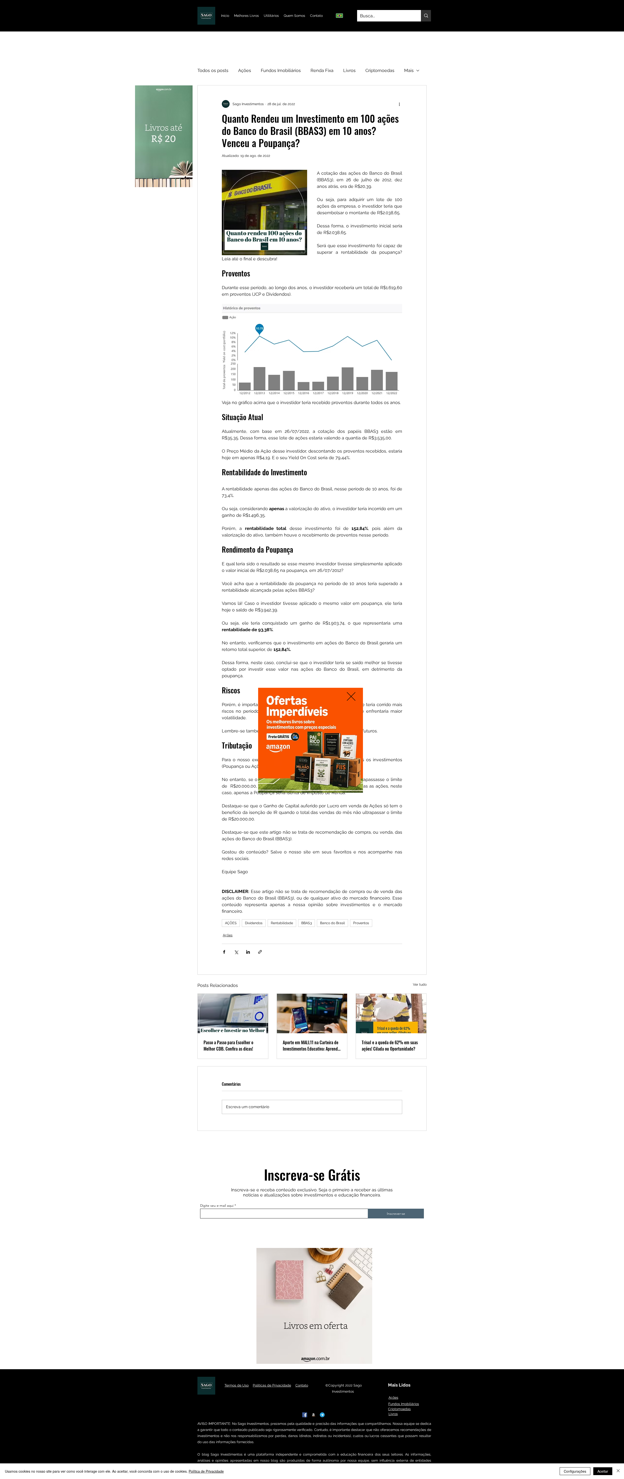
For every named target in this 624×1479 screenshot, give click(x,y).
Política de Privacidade (206, 1471)
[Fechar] (618, 1471)
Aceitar (602, 1471)
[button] (351, 696)
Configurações (575, 1471)
